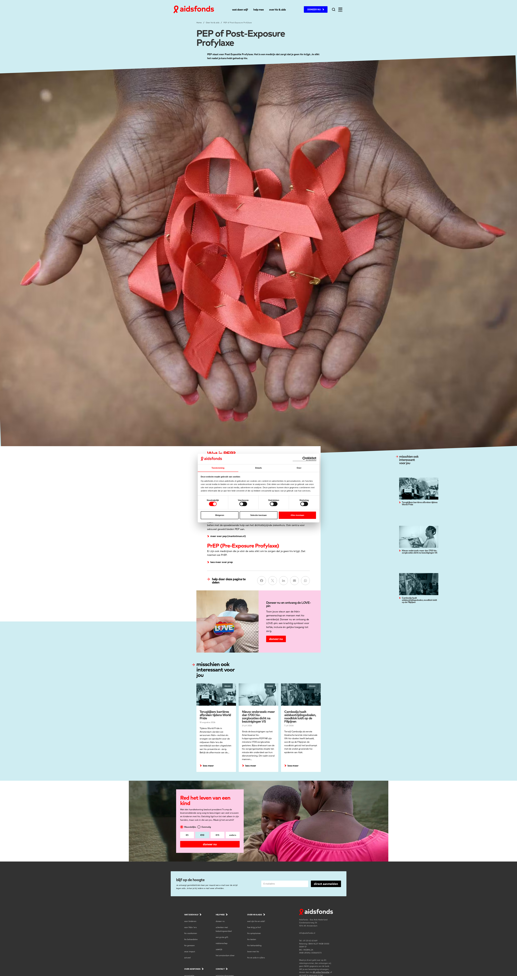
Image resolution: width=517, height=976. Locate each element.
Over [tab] (299, 468)
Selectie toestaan (258, 515)
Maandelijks (190, 827)
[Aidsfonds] (193, 9)
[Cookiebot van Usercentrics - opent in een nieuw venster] (304, 459)
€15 (217, 835)
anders (232, 835)
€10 (202, 835)
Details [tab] (258, 468)
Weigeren (219, 515)
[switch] (243, 504)
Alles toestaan (297, 515)
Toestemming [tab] (218, 468)
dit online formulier (321, 972)
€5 (187, 835)
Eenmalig (206, 827)
